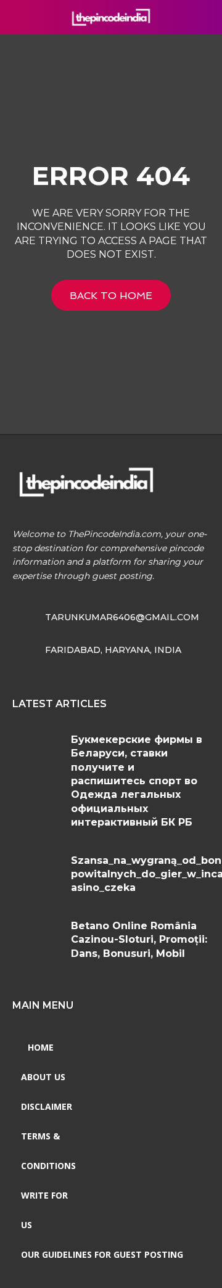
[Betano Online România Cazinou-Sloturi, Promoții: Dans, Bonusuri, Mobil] (37, 939)
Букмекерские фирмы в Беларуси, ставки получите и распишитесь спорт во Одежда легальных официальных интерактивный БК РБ (136, 781)
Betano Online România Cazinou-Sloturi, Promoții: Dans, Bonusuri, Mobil (139, 939)
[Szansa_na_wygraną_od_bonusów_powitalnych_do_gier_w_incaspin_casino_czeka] (37, 874)
